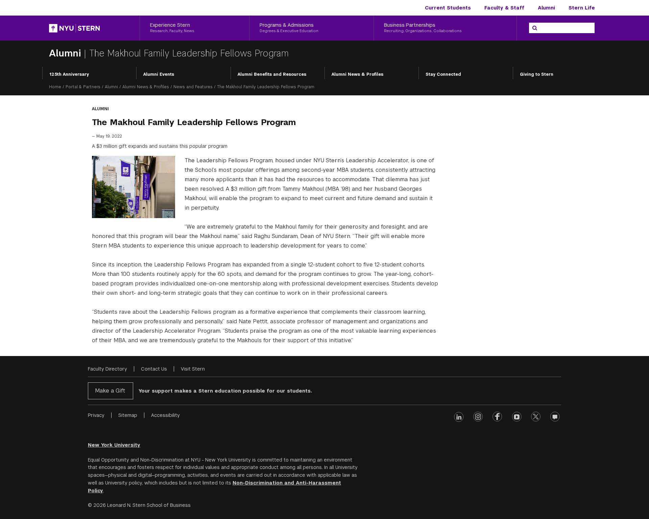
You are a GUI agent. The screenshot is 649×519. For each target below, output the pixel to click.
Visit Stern (193, 369)
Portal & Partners (83, 87)
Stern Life (582, 8)
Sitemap (127, 415)
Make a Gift (110, 390)
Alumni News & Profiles (357, 74)
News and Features (193, 87)
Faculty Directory (107, 369)
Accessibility (165, 415)
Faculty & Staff (504, 8)
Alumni (546, 8)
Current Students (448, 8)
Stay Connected (443, 74)
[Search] (534, 28)
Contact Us (154, 369)
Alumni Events (158, 74)
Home (55, 87)
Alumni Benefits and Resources (272, 74)
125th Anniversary (69, 74)
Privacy (96, 415)
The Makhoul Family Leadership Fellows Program (189, 53)
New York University (114, 445)
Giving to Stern (536, 74)
